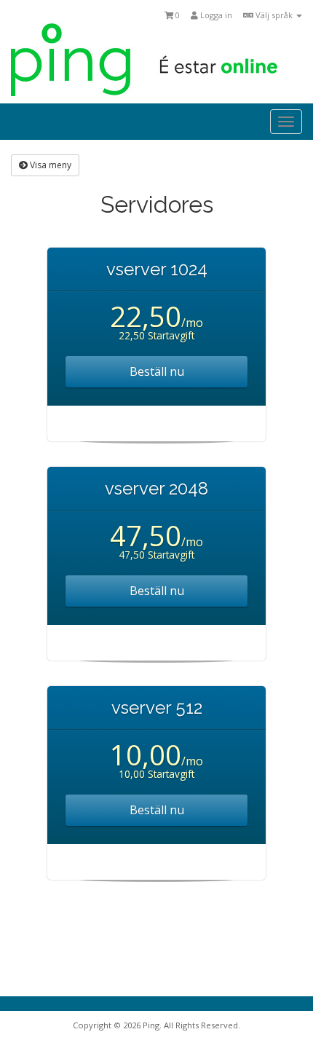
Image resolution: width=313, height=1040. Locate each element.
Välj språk (274, 14)
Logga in (215, 14)
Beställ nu (157, 371)
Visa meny (49, 165)
